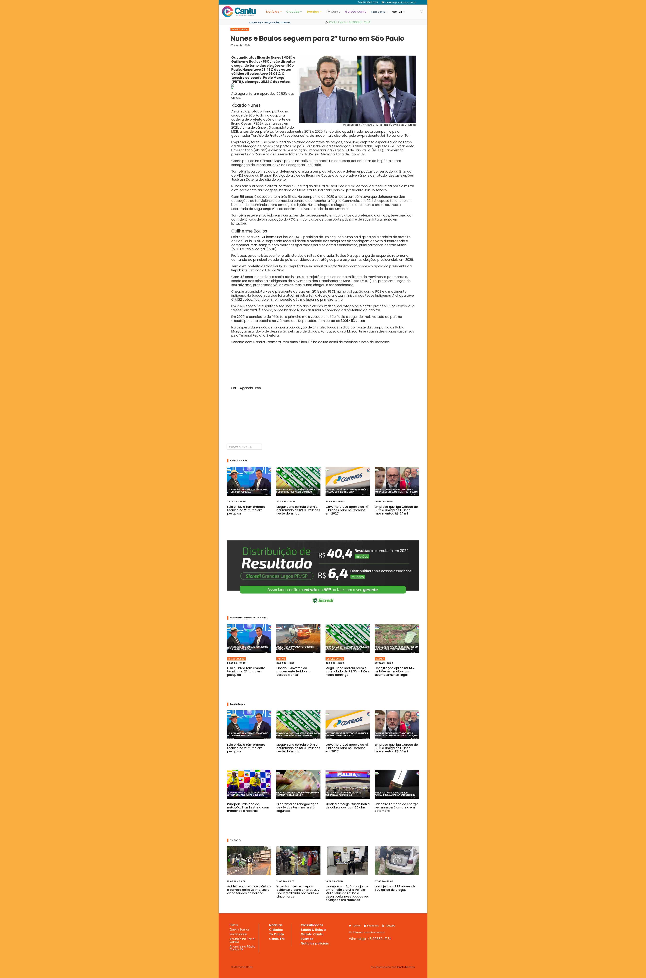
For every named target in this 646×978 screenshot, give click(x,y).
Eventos (313, 12)
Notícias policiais (315, 944)
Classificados (312, 925)
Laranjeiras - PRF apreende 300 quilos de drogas (395, 888)
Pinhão (281, 658)
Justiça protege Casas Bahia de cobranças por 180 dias (348, 805)
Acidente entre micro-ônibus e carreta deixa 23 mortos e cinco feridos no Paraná (249, 889)
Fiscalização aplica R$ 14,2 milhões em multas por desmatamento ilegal (395, 671)
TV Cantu (333, 12)
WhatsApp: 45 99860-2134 (370, 939)
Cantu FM (277, 939)
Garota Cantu (355, 12)
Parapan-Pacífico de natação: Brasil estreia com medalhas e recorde (248, 807)
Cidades (292, 12)
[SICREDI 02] (323, 573)
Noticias (276, 925)
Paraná (380, 658)
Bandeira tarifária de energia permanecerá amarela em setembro (396, 807)
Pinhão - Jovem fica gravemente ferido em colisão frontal (293, 671)
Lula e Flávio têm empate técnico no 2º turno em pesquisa (246, 510)
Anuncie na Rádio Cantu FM (242, 948)
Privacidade (238, 934)
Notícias (272, 12)
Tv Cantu (276, 935)
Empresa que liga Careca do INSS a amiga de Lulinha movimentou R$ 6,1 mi (396, 510)
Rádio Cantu (378, 11)
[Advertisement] (323, 416)
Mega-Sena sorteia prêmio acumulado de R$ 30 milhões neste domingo (298, 510)
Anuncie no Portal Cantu (242, 941)
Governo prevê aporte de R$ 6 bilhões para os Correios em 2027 (347, 510)
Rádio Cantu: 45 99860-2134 (349, 22)
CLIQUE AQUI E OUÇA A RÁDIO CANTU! (269, 22)
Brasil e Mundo (240, 29)
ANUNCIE (397, 11)
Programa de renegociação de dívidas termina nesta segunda (297, 807)
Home (234, 925)
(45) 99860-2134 (369, 2)
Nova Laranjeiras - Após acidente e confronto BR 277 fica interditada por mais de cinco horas (298, 891)
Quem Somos (239, 930)
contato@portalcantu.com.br (400, 2)
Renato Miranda (406, 967)
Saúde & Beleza (313, 930)
